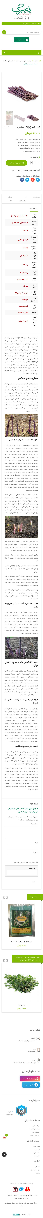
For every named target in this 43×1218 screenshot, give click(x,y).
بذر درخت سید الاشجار (4, 126)
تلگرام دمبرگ (28, 1084)
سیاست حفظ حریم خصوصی (28, 1195)
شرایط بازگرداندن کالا (34, 1129)
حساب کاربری (36, 1146)
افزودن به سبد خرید (15, 163)
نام (36, 843)
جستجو (4, 32)
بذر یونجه (21, 1005)
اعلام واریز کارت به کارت (21, 1198)
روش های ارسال (36, 1132)
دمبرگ (36, 61)
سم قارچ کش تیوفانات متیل (8, 126)
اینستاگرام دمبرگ (28, 1078)
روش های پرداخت (35, 1136)
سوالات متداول (36, 1126)
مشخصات (36, 197)
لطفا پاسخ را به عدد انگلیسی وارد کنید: (25, 862)
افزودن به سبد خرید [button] (25, 983)
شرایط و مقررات (12, 1195)
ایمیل (35, 852)
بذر (30, 61)
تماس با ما (37, 1156)
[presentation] (7, 897)
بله (19, 170)
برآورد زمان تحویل (35, 1170)
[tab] (36, 199)
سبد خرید (37, 1150)
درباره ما (38, 1173)
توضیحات (22, 200)
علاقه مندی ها (36, 1153)
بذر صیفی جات (21, 61)
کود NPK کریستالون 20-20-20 (21, 942)
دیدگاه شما (34, 824)
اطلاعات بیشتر (25, 920)
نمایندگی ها (37, 1167)
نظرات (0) (10, 199)
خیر (12, 170)
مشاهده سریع (18, 920)
